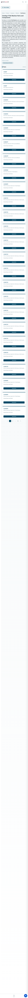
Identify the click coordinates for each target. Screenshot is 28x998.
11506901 (5, 99)
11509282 (5, 170)
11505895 (5, 128)
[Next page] (20, 421)
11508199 (5, 156)
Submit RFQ (14, 79)
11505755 (5, 198)
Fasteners (12, 13)
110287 (5, 71)
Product (7, 13)
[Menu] (26, 2)
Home (3, 13)
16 (17, 420)
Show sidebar (6, 7)
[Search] (23, 2)
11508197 (5, 142)
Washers (17, 13)
